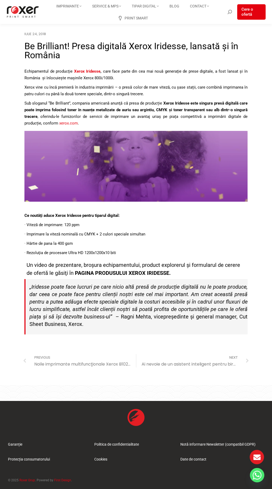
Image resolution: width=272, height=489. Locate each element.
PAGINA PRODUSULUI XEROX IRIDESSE (122, 273)
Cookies (100, 459)
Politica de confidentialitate (116, 444)
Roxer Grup (27, 480)
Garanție (15, 444)
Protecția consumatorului (29, 459)
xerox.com (68, 123)
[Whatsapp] (257, 475)
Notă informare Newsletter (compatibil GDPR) (218, 444)
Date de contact (193, 459)
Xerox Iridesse (87, 71)
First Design (62, 480)
